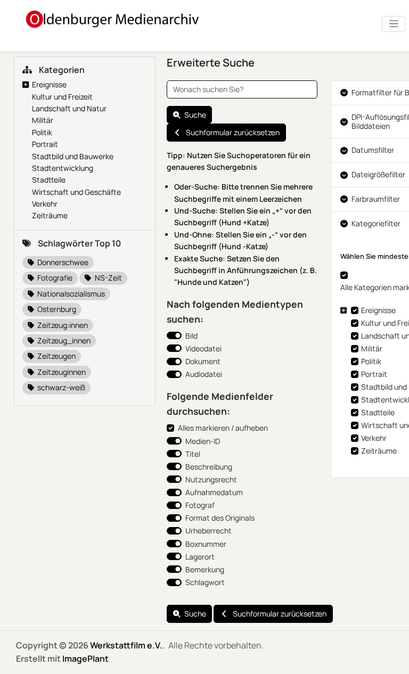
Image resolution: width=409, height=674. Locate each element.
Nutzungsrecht (211, 479)
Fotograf (200, 505)
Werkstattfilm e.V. (126, 645)
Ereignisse (49, 84)
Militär (42, 120)
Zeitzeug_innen (63, 340)
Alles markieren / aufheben (223, 428)
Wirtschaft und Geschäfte (76, 192)
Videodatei (203, 348)
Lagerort (200, 557)
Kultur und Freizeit (62, 97)
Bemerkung (204, 569)
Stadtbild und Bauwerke (72, 156)
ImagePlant (85, 658)
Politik (42, 132)
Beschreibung (208, 467)
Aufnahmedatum (214, 492)
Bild (191, 336)
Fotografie (54, 278)
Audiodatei (203, 374)
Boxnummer (205, 544)
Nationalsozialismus (70, 294)
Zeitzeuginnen (61, 372)
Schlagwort (205, 582)
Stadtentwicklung (62, 168)
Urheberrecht (208, 530)
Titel (192, 454)
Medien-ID (202, 441)
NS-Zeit (107, 278)
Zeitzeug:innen (62, 325)
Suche (195, 115)
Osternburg (56, 309)
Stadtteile (49, 180)
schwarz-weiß (60, 387)
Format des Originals (220, 518)
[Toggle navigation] (393, 24)
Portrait (45, 144)
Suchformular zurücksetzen (233, 132)
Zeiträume (50, 215)
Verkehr (45, 204)
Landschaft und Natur (69, 108)
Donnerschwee (62, 262)
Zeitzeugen (56, 356)
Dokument (202, 361)
